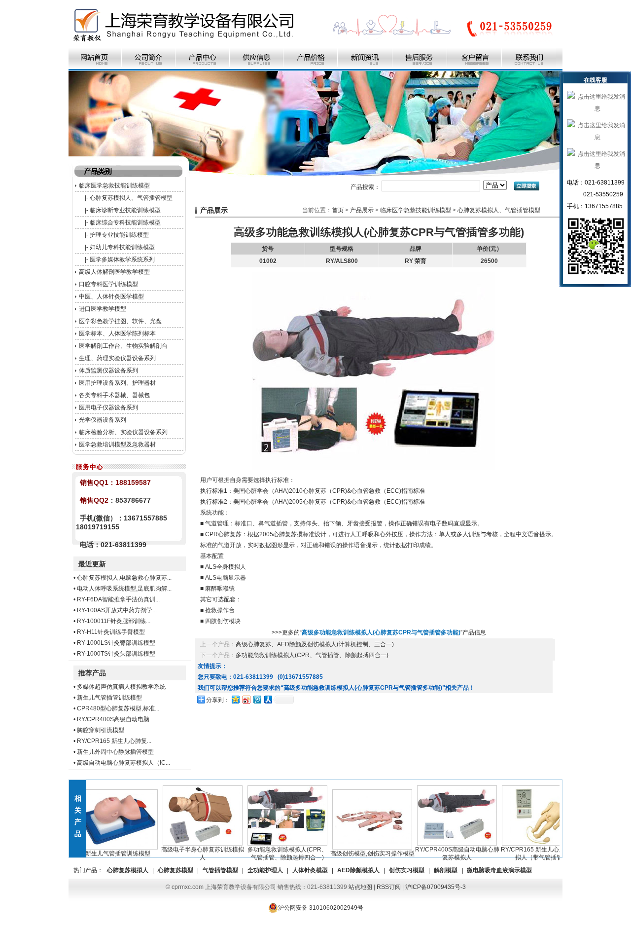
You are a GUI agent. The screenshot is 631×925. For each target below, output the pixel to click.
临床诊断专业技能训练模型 (125, 210)
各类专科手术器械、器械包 (114, 395)
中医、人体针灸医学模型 (111, 296)
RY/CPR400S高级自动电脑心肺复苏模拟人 (444, 853)
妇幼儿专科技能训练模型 (122, 247)
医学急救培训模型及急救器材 (117, 444)
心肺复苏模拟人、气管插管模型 (131, 197)
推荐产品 (92, 673)
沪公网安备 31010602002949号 (320, 907)
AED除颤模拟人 (358, 870)
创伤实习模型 (406, 870)
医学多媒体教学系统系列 (122, 259)
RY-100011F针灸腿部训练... (113, 621)
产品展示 (362, 210)
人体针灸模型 (310, 870)
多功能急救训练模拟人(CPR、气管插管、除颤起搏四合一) (312, 655)
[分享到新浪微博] (246, 699)
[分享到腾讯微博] (256, 699)
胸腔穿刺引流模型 (100, 730)
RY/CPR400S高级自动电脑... (115, 719)
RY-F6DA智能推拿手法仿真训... (118, 599)
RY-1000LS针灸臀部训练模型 (116, 642)
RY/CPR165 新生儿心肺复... (114, 741)
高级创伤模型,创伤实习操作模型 (359, 853)
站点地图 (360, 887)
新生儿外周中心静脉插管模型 (115, 751)
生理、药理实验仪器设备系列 (117, 358)
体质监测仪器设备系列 (108, 370)
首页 (338, 210)
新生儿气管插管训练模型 (109, 697)
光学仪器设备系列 (102, 419)
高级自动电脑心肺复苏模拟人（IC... (123, 762)
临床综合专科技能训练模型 (125, 222)
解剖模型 (445, 870)
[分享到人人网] (267, 699)
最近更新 (92, 564)
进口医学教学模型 (102, 308)
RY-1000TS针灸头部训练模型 (116, 653)
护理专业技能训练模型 (119, 234)
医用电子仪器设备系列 (108, 407)
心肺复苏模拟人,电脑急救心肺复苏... (124, 577)
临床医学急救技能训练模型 (114, 185)
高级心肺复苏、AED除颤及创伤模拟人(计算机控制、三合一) (315, 644)
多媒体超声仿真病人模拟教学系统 (121, 686)
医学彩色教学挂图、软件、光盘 (120, 321)
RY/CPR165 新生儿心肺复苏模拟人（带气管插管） (528, 853)
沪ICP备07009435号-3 (435, 887)
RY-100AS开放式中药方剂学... (117, 610)
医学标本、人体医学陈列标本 (117, 333)
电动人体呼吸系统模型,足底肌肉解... (124, 588)
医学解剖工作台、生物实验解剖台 (123, 345)
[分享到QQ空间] (235, 699)
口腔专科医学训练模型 (108, 284)
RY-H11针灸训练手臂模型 (111, 632)
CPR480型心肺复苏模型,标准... (118, 708)
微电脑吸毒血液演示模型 (499, 870)
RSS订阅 (389, 887)
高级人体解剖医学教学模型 (114, 271)
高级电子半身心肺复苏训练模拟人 (189, 853)
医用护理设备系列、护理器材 (117, 382)
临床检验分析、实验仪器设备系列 (123, 432)
